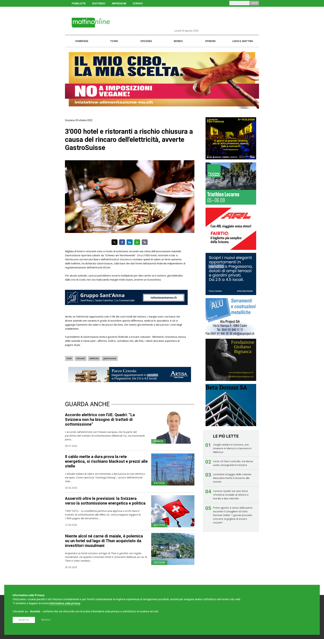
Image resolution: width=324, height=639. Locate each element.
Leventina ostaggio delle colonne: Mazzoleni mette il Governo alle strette (232, 478)
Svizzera (146, 41)
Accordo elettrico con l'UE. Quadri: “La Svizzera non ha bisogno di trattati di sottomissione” (100, 419)
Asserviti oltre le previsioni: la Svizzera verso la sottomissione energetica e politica (105, 501)
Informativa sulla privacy (64, 603)
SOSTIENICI (98, 3)
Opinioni (210, 41)
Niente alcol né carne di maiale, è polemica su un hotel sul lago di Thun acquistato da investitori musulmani (104, 541)
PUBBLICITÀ (79, 3)
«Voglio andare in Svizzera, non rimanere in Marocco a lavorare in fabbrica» (232, 448)
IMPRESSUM (119, 3)
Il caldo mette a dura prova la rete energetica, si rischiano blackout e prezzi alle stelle (106, 461)
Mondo (178, 41)
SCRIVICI (138, 3)
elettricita (94, 358)
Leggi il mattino (242, 41)
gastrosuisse (109, 358)
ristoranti (80, 358)
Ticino (114, 41)
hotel (69, 358)
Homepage (81, 41)
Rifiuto (46, 620)
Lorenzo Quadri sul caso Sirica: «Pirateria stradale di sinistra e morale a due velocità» (231, 494)
